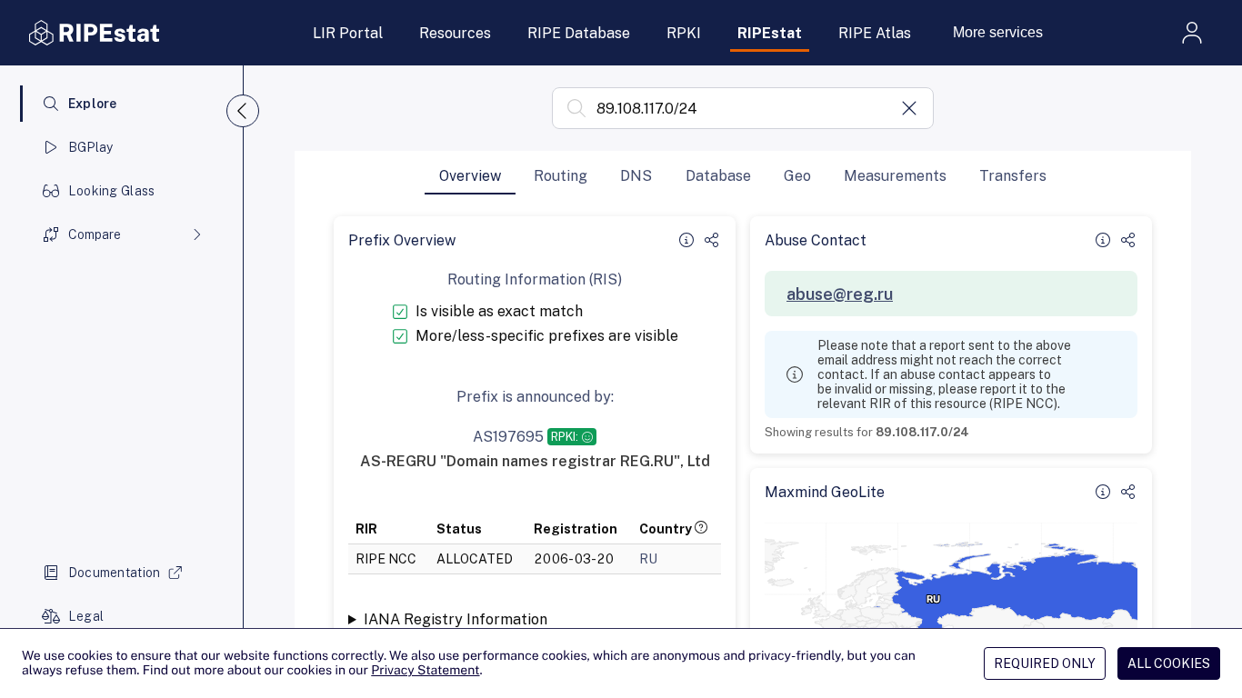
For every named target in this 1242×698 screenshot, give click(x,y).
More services (998, 32)
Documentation (114, 572)
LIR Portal (348, 33)
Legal (86, 616)
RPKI (683, 33)
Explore (92, 103)
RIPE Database (578, 33)
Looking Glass (111, 191)
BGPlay (91, 147)
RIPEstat (769, 33)
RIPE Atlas (874, 33)
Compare (94, 234)
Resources (455, 33)
